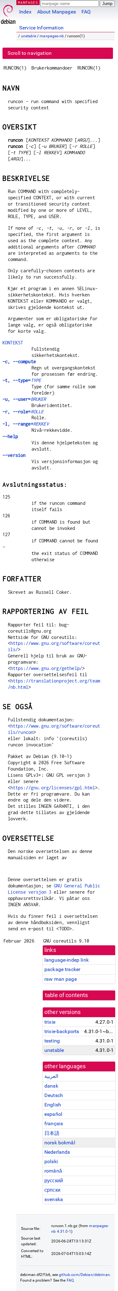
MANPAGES (28, 2)
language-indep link (66, 960)
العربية (51, 1076)
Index (25, 12)
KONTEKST (13, 342)
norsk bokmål (59, 1143)
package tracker (62, 969)
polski (51, 1161)
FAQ (86, 12)
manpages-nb (52, 36)
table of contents (66, 995)
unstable (28, 36)
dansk (51, 1086)
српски (52, 1190)
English (52, 1105)
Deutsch (53, 1095)
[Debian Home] (8, 12)
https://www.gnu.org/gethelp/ (46, 668)
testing (52, 1041)
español (53, 1114)
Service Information (41, 28)
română (53, 1171)
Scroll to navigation (30, 53)
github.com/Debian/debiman (84, 1275)
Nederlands (57, 1152)
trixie (49, 1022)
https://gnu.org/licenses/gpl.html (52, 787)
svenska (53, 1199)
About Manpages (56, 12)
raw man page (60, 979)
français (53, 1123)
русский (53, 1181)
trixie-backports (61, 1031)
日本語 (51, 1133)
